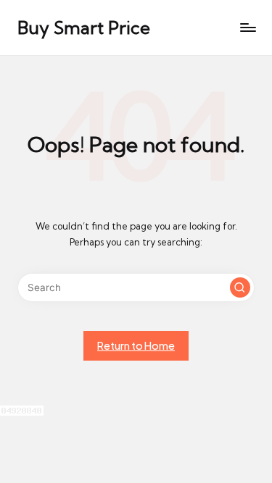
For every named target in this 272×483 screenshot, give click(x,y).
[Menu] (247, 28)
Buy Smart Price (83, 27)
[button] (240, 287)
